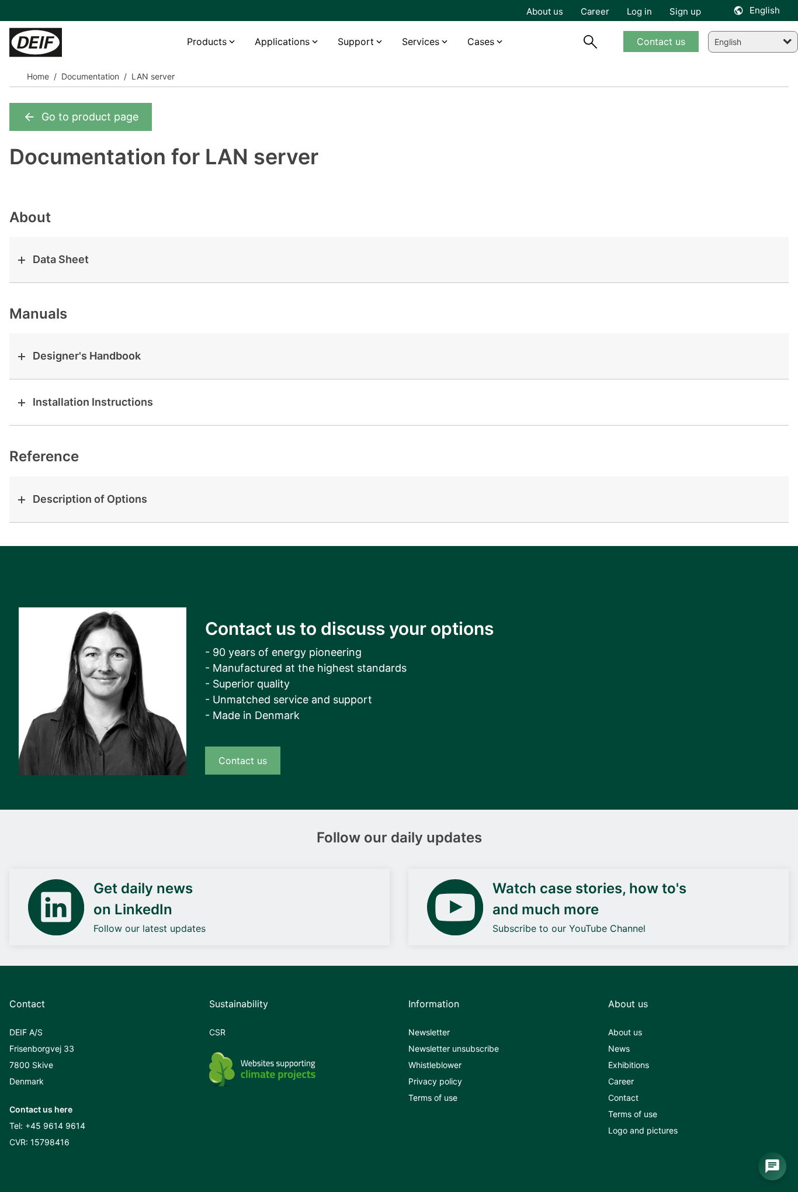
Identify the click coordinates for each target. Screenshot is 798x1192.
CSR (217, 1032)
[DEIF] (58, 42)
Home (38, 76)
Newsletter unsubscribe (453, 1048)
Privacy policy (435, 1081)
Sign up (685, 11)
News (619, 1048)
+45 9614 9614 (55, 1126)
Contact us (242, 760)
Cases (480, 41)
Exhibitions (628, 1065)
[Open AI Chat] (772, 1166)
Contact (623, 1098)
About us (625, 1032)
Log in (639, 11)
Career (621, 1081)
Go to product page (89, 116)
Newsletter (429, 1032)
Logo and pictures (643, 1130)
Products (207, 41)
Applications (282, 41)
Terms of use (432, 1098)
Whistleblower (435, 1065)
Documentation (89, 76)
